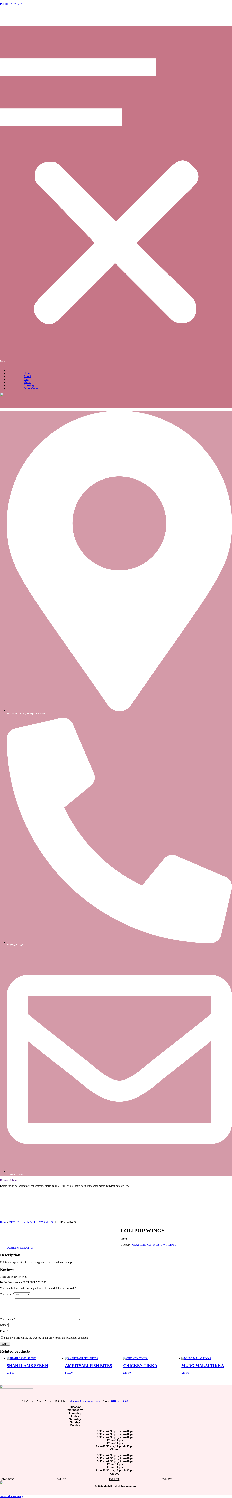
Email (4, 1331)
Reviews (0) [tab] (26, 1247)
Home (27, 373)
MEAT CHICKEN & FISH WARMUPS (31, 1222)
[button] (116, 185)
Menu (27, 382)
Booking (29, 385)
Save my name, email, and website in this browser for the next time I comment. (46, 1337)
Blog (26, 379)
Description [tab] (13, 1247)
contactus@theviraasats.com (84, 1401)
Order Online (31, 388)
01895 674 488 (120, 1401)
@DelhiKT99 (7, 1479)
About (27, 376)
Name (4, 1324)
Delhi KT (114, 1479)
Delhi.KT (61, 1479)
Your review (7, 1318)
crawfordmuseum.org (11, 1496)
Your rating (7, 1293)
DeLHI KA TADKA (11, 4)
